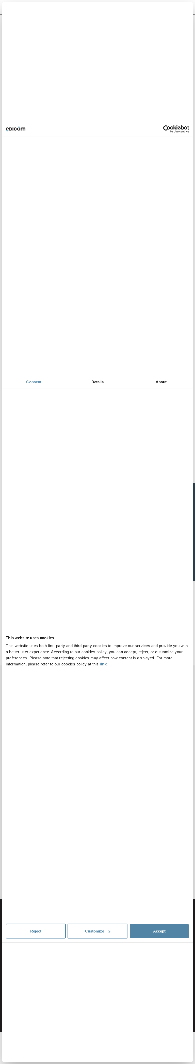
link (103, 664)
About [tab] (161, 381)
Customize (94, 931)
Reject (35, 931)
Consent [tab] (33, 381)
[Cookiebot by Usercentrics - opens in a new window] (167, 129)
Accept (159, 931)
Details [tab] (97, 381)
